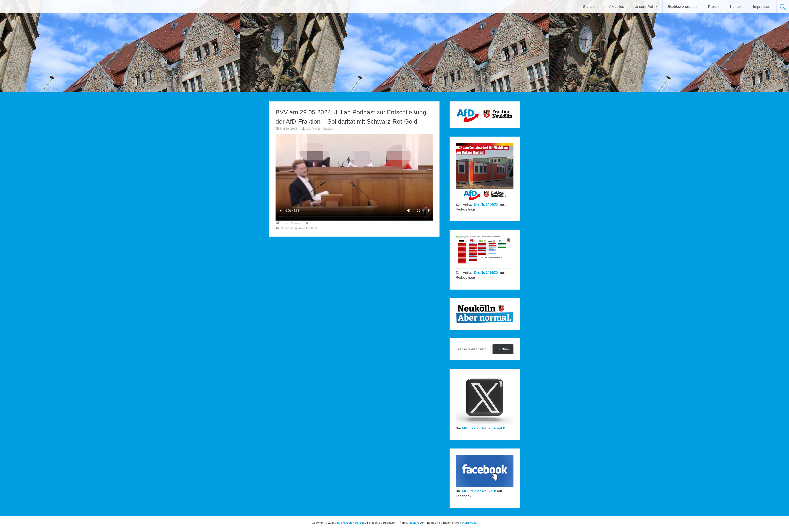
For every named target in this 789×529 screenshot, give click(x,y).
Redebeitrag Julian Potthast (299, 228)
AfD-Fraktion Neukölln (320, 128)
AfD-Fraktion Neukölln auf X (483, 428)
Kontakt (736, 7)
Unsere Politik (645, 7)
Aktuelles (616, 7)
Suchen (503, 349)
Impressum (762, 7)
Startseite (591, 7)
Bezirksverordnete (683, 7)
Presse (714, 7)
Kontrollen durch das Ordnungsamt (412, 247)
